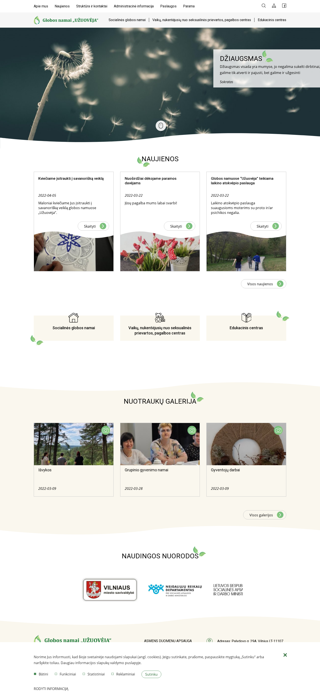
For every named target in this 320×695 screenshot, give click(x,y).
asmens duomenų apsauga (168, 641)
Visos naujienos (260, 284)
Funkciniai (68, 674)
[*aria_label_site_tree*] (274, 6)
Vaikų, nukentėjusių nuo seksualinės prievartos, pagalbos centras (201, 20)
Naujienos (62, 6)
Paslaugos (168, 6)
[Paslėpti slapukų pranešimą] (285, 655)
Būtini (43, 674)
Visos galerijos (261, 515)
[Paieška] (264, 6)
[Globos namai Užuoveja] (66, 20)
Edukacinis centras (272, 20)
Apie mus (41, 6)
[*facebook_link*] (284, 6)
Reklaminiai (125, 674)
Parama (189, 6)
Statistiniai (96, 674)
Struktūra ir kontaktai (91, 6)
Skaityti (90, 226)
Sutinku (151, 674)
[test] (110, 589)
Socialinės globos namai (127, 20)
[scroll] (161, 126)
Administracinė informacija (134, 6)
